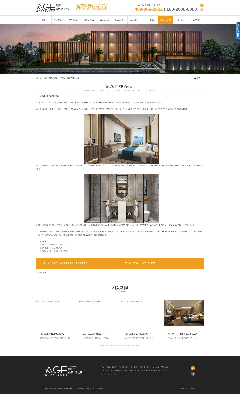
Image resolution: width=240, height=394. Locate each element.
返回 (199, 78)
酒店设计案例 (111, 367)
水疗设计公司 (80, 389)
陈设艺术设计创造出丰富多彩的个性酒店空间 (68, 263)
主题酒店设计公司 (59, 389)
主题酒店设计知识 (72, 78)
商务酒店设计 (89, 20)
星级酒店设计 (120, 20)
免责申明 (183, 389)
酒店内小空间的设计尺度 (144, 263)
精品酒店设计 (59, 20)
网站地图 (191, 389)
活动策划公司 (91, 389)
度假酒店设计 (105, 20)
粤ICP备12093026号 (108, 374)
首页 (44, 20)
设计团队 (150, 20)
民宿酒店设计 (135, 20)
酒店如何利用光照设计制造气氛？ (53, 245)
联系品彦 (196, 20)
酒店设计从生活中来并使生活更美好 (54, 251)
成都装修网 (100, 389)
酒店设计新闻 (165, 20)
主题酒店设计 (74, 20)
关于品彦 (180, 20)
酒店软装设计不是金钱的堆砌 (51, 248)
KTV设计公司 (70, 389)
